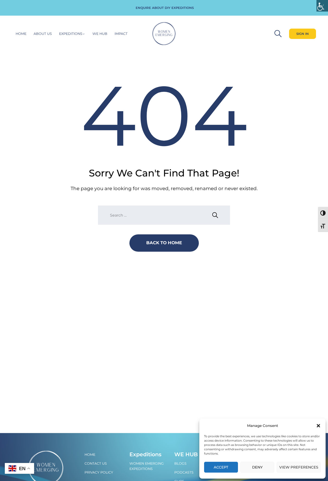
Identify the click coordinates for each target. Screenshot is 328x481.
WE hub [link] (99, 33)
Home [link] (21, 33)
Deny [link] (257, 467)
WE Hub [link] (186, 454)
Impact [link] (121, 33)
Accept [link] (221, 467)
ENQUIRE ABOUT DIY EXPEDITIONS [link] (165, 8)
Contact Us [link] (96, 463)
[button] (318, 425)
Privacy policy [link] (99, 472)
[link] (322, 6)
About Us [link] (43, 33)
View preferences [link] (298, 467)
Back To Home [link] (164, 242)
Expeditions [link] (70, 33)
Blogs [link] (180, 463)
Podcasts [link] (184, 472)
